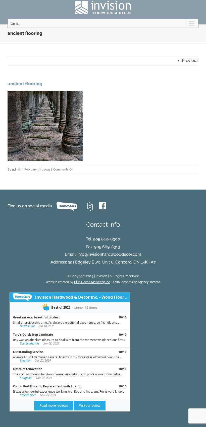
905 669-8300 (106, 239)
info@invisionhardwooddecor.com (109, 254)
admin (16, 169)
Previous (190, 60)
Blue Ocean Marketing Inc (92, 282)
